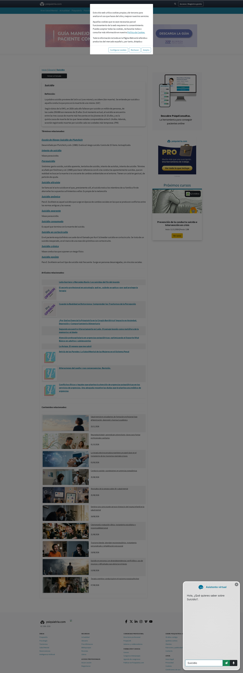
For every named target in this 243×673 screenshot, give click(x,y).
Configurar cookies (118, 50)
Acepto (146, 50)
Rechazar (135, 50)
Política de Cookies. (136, 32)
